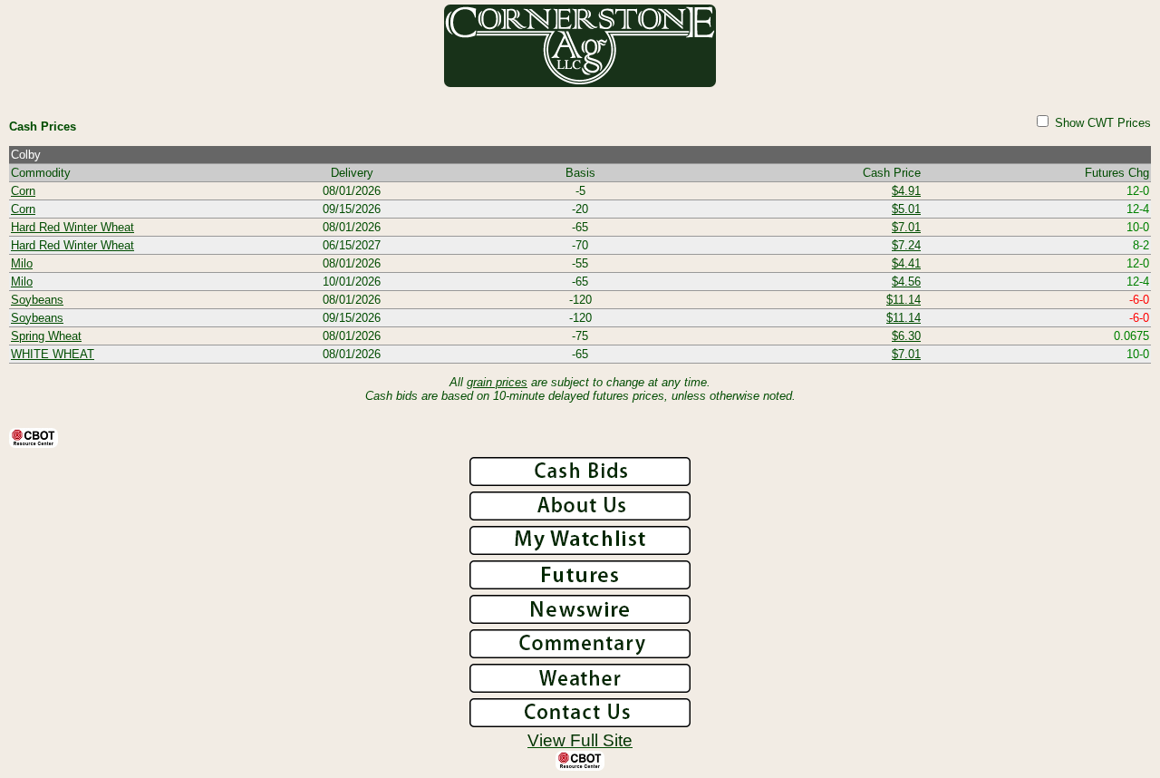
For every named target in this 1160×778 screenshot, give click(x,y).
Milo (22, 263)
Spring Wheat (46, 336)
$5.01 (906, 209)
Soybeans (37, 299)
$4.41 (906, 263)
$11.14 (903, 299)
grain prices (497, 382)
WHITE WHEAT (52, 354)
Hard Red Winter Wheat (72, 227)
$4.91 (906, 191)
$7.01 (906, 227)
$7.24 (906, 245)
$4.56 (906, 281)
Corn (23, 191)
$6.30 (906, 336)
